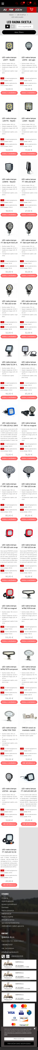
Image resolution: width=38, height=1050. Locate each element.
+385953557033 (17, 956)
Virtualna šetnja (8, 920)
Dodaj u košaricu (9, 93)
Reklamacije (6, 914)
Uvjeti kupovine (8, 901)
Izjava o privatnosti (9, 904)
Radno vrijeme (7, 917)
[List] (12, 26)
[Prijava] (35, 3)
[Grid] (7, 26)
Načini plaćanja (8, 910)
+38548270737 (7, 945)
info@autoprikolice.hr (10, 952)
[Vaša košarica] (31, 11)
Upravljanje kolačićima (10, 923)
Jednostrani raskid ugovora (13, 926)
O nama (5, 898)
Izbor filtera (19, 32)
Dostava (5, 907)
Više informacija (28, 763)
